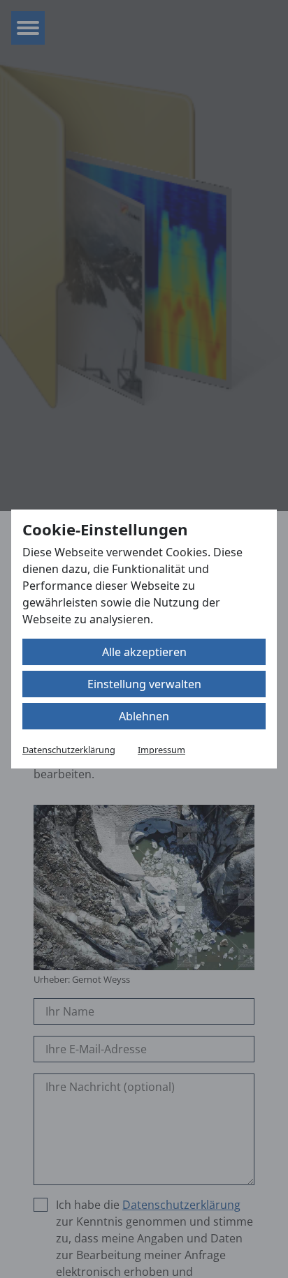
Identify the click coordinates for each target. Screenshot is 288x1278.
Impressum (161, 749)
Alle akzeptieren (144, 652)
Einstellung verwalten (144, 684)
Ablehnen (144, 716)
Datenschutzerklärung (68, 749)
